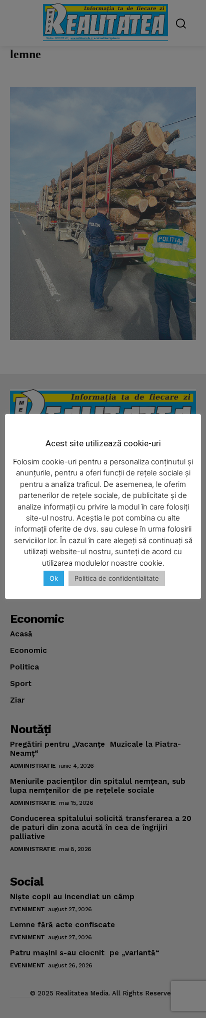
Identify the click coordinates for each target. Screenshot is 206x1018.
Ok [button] (54, 578)
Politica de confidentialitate (116, 578)
